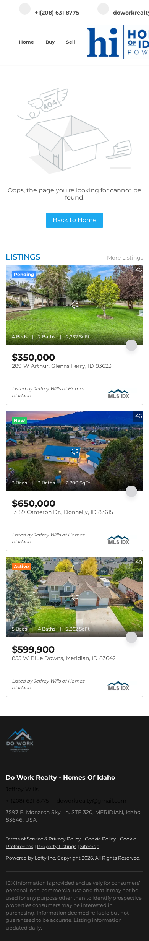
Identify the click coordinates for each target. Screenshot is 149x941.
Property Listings (56, 846)
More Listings (125, 257)
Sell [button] (70, 42)
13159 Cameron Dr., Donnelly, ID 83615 (62, 512)
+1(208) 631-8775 (27, 800)
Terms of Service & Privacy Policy (43, 839)
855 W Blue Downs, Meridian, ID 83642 (64, 658)
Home (26, 42)
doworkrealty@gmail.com (91, 800)
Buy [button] (50, 42)
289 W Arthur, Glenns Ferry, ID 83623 (62, 365)
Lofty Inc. (45, 858)
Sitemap (89, 846)
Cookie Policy (100, 839)
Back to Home (75, 220)
